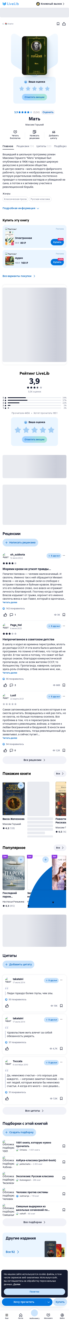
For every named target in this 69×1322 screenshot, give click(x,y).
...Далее (16, 1284)
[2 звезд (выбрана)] (22, 112)
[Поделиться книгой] (63, 24)
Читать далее (10, 602)
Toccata (17, 1061)
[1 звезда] (21, 88)
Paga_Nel (16, 625)
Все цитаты (32, 1110)
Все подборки (32, 1222)
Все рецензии (33, 760)
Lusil (13, 695)
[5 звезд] (47, 88)
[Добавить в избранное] (58, 24)
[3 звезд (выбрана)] (25, 112)
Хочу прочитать (23, 1302)
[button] (34, 55)
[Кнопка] (21, 785)
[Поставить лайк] (5, 615)
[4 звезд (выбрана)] (28, 112)
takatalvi (18, 979)
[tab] (8, 147)
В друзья (55, 556)
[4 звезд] (40, 88)
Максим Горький (34, 124)
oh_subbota (17, 554)
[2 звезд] (28, 88)
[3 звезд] (34, 88)
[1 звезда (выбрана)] (19, 112)
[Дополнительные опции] (48, 1302)
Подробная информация (19, 208)
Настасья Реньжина (13, 901)
